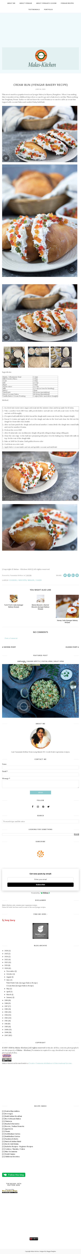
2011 (6, 1024)
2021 (6, 965)
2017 (6, 1006)
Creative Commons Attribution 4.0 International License (50, 1063)
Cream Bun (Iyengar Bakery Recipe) (20, 986)
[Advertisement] (40, 27)
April (8, 992)
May (8, 989)
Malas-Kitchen (35, 1251)
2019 (6, 1000)
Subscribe (40, 885)
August (8, 977)
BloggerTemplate (51, 1251)
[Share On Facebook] (69, 575)
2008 (6, 1032)
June (8, 980)
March (8, 995)
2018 (6, 1003)
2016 (6, 1009)
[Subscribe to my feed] (40, 857)
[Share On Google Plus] (73, 575)
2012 (6, 1021)
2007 (6, 1035)
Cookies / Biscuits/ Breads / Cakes (25, 580)
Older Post (71, 647)
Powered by (35, 893)
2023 (6, 960)
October (9, 974)
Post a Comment (11, 638)
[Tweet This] (65, 575)
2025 (6, 954)
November (10, 971)
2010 (6, 1027)
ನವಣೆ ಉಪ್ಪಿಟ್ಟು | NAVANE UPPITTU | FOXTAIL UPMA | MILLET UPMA (40, 661)
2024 (6, 957)
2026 (6, 951)
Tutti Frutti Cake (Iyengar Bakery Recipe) (22, 983)
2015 (6, 1012)
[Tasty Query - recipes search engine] (8, 922)
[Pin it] (77, 575)
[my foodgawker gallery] (40, 938)
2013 (6, 1018)
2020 (6, 968)
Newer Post (10, 647)
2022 (6, 962)
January (9, 997)
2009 (6, 1030)
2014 (6, 1015)
